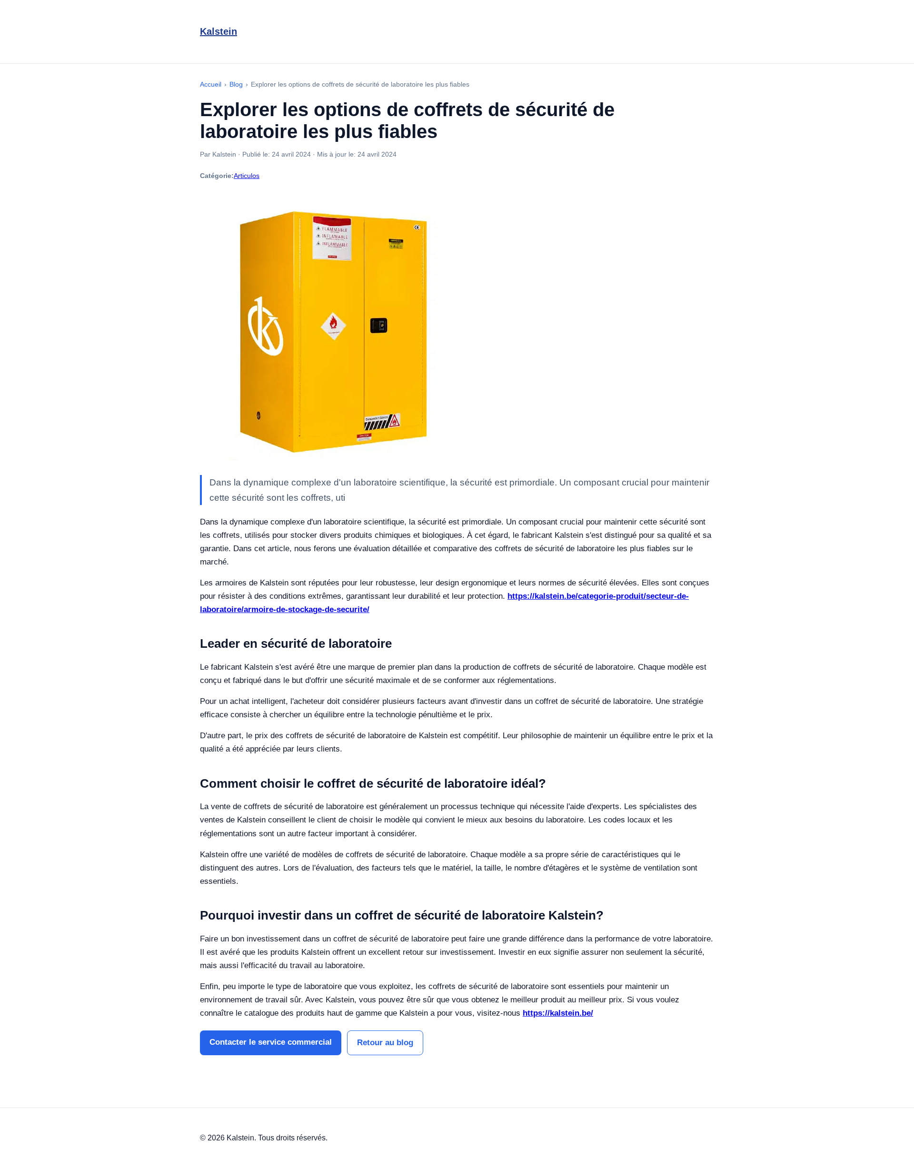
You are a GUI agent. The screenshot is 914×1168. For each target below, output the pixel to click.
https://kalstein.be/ (558, 1013)
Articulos (246, 175)
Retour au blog (385, 1042)
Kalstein (218, 31)
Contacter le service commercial (270, 1042)
